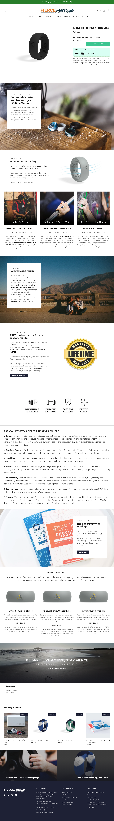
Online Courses (65, 795)
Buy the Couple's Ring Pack (57, 668)
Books (28, 16)
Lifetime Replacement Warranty (20, 249)
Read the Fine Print (19, 375)
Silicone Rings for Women (68, 802)
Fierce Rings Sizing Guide (93, 800)
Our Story (89, 795)
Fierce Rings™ (65, 800)
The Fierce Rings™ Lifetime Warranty (96, 802)
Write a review (10, 692)
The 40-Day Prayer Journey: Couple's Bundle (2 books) (47, 804)
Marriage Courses (40, 798)
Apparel (38, 16)
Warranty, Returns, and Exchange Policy (96, 804)
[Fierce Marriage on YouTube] (16, 795)
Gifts (47, 16)
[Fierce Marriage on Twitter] (8, 795)
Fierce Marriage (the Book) (42, 810)
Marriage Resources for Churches (44, 812)
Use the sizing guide (94, 37)
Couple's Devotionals (67, 792)
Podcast (85, 16)
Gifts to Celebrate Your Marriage (69, 797)
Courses (57, 16)
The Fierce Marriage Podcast (43, 801)
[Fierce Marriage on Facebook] (5, 795)
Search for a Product (92, 797)
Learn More (82, 552)
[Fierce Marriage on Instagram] (12, 795)
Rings (66, 16)
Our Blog (75, 16)
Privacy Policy (90, 807)
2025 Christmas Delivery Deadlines (95, 792)
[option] (39, 46)
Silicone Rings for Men (67, 804)
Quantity (77, 40)
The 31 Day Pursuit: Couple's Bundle (45, 807)
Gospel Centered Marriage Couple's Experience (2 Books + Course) (45, 795)
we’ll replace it (53, 483)
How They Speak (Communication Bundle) (46, 792)
